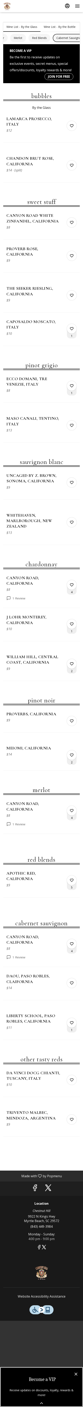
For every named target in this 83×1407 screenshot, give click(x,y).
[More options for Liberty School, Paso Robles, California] (72, 1023)
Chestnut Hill (41, 1272)
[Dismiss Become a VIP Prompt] (76, 1374)
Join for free (59, 76)
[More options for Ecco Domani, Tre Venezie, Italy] (72, 386)
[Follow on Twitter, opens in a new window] (48, 1189)
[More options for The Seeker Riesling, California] (72, 295)
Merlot (18, 38)
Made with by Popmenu (32, 1175)
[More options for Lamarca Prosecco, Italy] (72, 126)
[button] (41, 129)
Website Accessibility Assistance (41, 1296)
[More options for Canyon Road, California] (72, 585)
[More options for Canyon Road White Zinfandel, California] (72, 222)
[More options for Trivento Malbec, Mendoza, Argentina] (72, 1119)
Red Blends (39, 38)
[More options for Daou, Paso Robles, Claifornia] (72, 983)
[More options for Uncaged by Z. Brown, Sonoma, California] (72, 482)
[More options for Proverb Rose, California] (72, 256)
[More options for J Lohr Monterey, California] (72, 624)
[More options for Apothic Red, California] (72, 880)
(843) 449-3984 (41, 1226)
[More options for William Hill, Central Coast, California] (72, 664)
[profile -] (67, 5)
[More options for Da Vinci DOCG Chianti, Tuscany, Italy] (72, 1080)
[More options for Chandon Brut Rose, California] (72, 165)
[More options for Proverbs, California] (72, 721)
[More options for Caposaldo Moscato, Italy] (72, 329)
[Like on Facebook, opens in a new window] (34, 1189)
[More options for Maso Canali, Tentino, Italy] (72, 425)
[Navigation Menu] (77, 6)
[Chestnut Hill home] (21, 6)
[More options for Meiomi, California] (72, 755)
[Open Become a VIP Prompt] (41, 1403)
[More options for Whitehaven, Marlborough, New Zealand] (72, 522)
